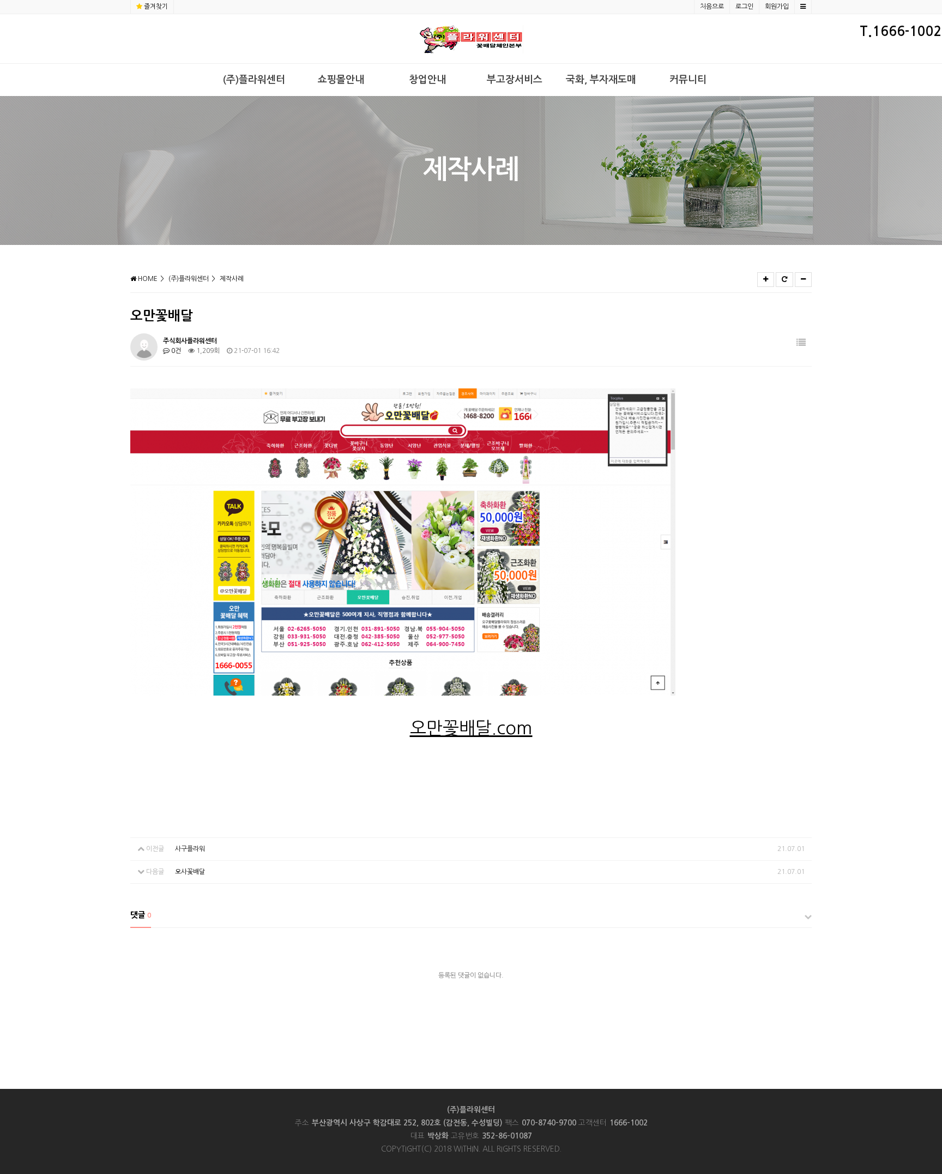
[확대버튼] (765, 279)
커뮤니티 (687, 80)
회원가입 (777, 6)
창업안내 (427, 80)
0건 (175, 351)
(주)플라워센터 (254, 80)
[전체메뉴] (803, 7)
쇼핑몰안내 (341, 80)
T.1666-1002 (901, 31)
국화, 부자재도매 (601, 80)
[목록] (801, 342)
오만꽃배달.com (471, 728)
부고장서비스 (514, 80)
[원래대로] (784, 279)
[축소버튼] (803, 279)
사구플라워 (190, 849)
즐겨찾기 (156, 6)
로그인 (744, 6)
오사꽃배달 (190, 871)
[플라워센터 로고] (471, 38)
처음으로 (712, 6)
